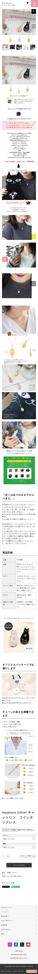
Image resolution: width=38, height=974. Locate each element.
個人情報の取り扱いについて (19, 958)
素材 (5, 844)
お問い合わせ (5, 929)
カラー (5, 835)
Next (34, 26)
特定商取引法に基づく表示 (19, 954)
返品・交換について (9, 872)
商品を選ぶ (5, 916)
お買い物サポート (7, 920)
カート (27, 5)
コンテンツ (5, 912)
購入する (31, 971)
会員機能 (4, 925)
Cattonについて (6, 907)
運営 (2, 934)
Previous (4, 26)
